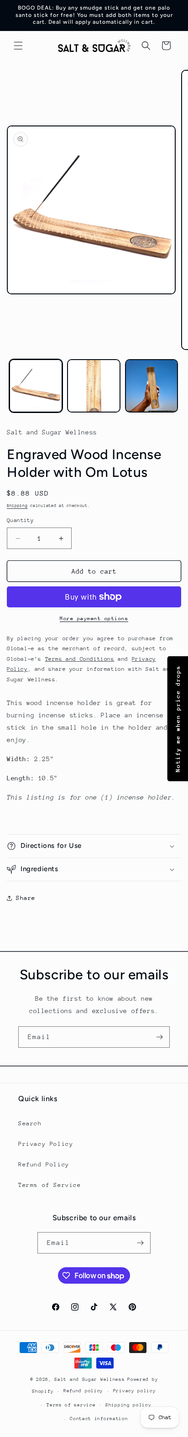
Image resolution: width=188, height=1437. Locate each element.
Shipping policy (128, 1405)
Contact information (99, 1418)
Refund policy (83, 1391)
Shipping (17, 505)
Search (30, 1123)
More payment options (94, 619)
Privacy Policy (45, 1143)
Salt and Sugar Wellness (89, 1379)
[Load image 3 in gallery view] (151, 386)
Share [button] (26, 897)
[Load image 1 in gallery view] (36, 386)
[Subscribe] (159, 1037)
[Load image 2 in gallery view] (93, 386)
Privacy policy (134, 1391)
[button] (18, 46)
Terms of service (71, 1405)
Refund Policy (43, 1164)
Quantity (20, 520)
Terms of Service (49, 1184)
